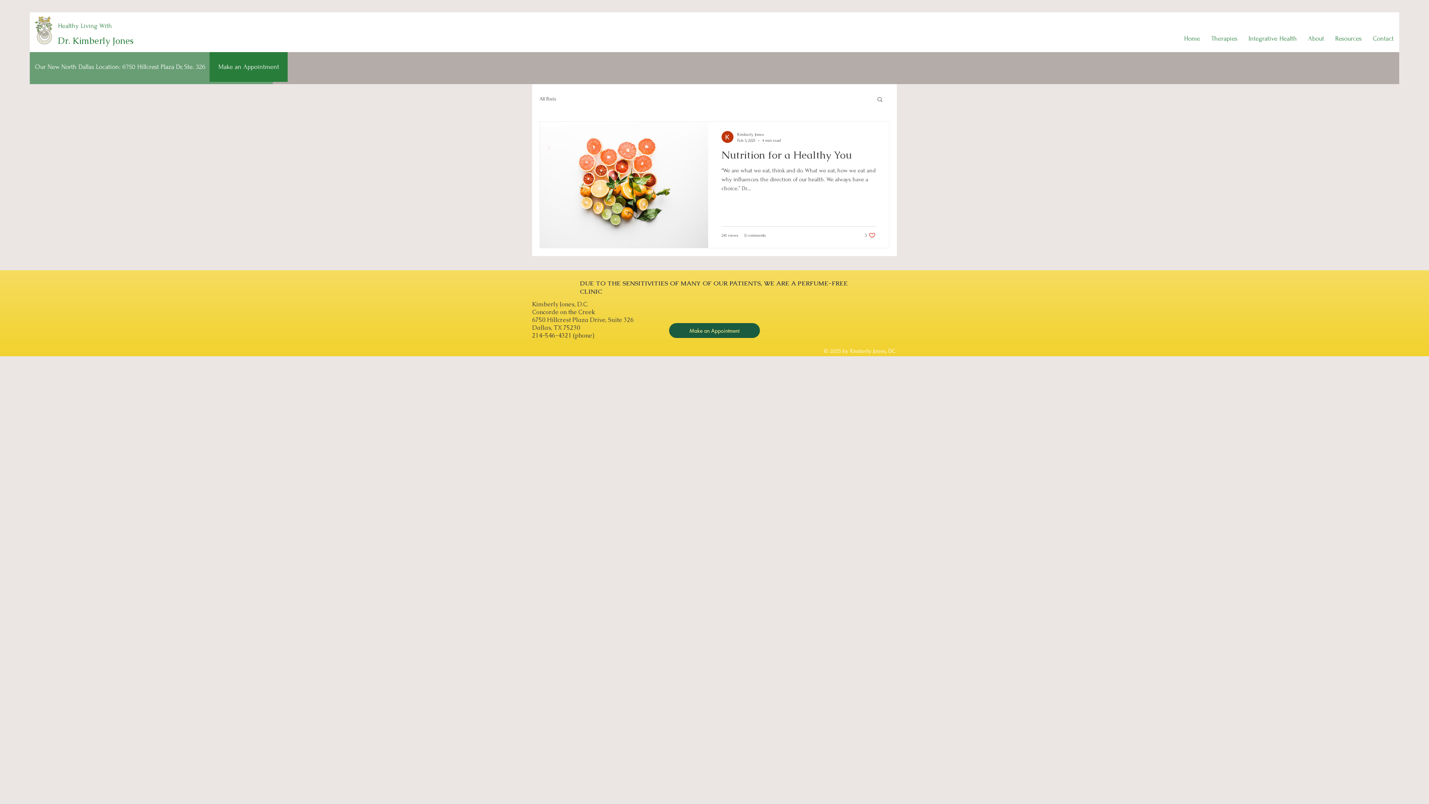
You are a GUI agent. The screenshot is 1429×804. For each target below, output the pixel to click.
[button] (1224, 38)
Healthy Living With (85, 25)
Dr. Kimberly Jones (96, 41)
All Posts (548, 99)
